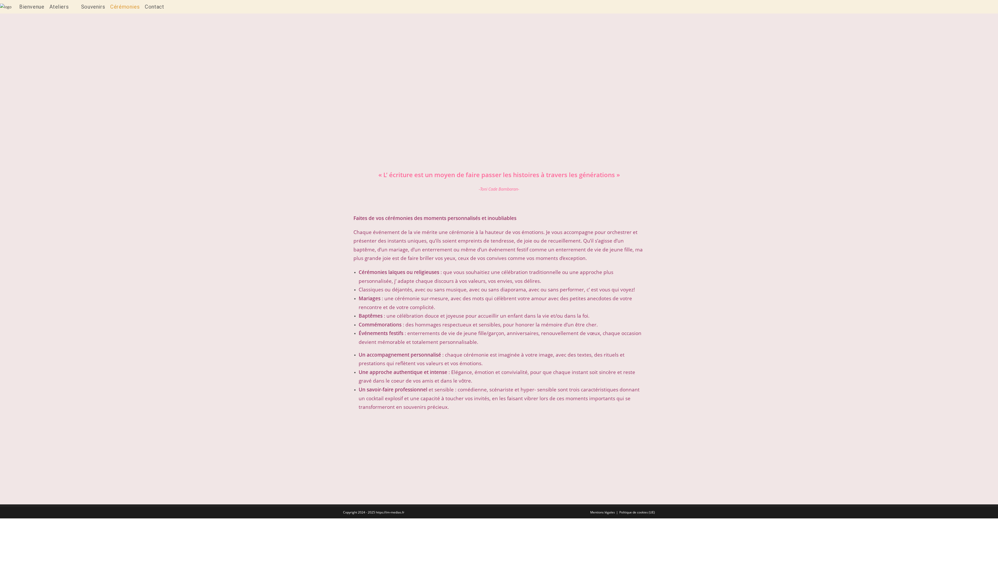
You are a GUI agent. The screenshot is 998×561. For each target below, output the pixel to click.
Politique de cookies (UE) (637, 512)
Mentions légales (602, 512)
